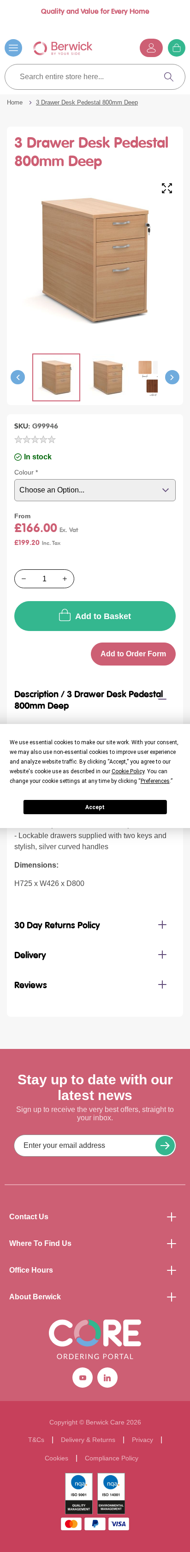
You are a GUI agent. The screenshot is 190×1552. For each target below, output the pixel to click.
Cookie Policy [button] (128, 771)
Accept (95, 807)
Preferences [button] (155, 781)
